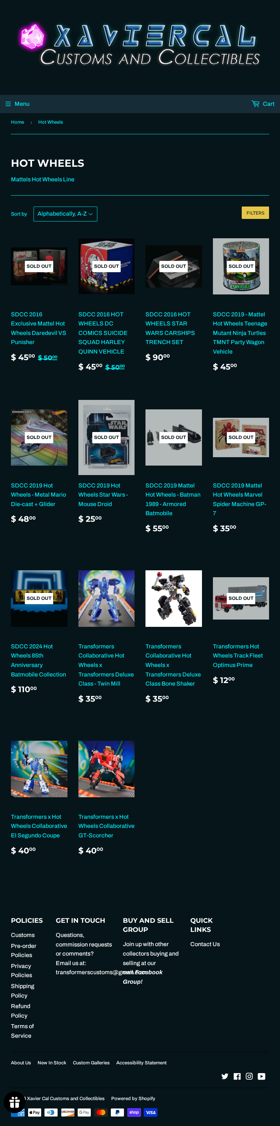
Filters (255, 213)
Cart (268, 104)
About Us (21, 1062)
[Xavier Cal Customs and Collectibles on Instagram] (249, 1077)
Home (17, 122)
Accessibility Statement (141, 1062)
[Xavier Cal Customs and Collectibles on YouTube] (261, 1077)
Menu (22, 104)
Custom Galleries (91, 1062)
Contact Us (205, 944)
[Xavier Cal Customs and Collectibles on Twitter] (225, 1077)
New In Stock (52, 1062)
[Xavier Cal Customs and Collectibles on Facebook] (237, 1077)
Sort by (19, 214)
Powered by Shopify (133, 1098)
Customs (23, 935)
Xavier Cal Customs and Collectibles (66, 1098)
